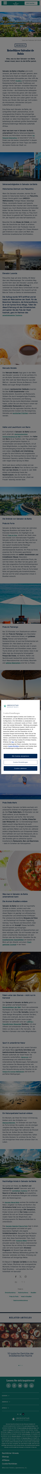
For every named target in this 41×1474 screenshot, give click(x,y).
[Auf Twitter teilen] (20, 1277)
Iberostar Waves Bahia (12, 1202)
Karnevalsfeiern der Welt (11, 1007)
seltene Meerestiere (13, 663)
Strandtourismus (10, 1292)
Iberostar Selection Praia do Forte (17, 1226)
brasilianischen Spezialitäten (13, 940)
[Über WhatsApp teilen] (26, 1277)
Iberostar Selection (16, 1436)
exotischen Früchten (20, 413)
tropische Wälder (21, 1240)
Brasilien (33, 1292)
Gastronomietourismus (20, 1300)
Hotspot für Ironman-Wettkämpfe (13, 1071)
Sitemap (5, 1457)
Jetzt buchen (30, 3)
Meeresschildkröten (8, 1123)
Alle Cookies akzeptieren (20, 756)
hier (12, 742)
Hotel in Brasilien (26, 1296)
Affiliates (5, 1460)
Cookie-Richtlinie (13, 746)
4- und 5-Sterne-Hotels (28, 1426)
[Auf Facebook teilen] (15, 1277)
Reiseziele (20, 45)
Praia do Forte (12, 535)
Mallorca (11, 1430)
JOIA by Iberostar (26, 1434)
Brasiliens (19, 81)
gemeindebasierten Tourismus (12, 315)
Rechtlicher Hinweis (10, 1453)
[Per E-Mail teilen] (16, 1282)
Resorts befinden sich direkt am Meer (27, 1428)
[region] (20, 737)
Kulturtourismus (23, 1292)
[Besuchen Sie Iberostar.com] (20, 1419)
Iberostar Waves (27, 1438)
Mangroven (24, 1057)
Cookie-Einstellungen (20, 762)
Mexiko (9, 1432)
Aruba (38, 1432)
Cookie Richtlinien (9, 1464)
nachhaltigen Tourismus (19, 1191)
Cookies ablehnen (20, 768)
